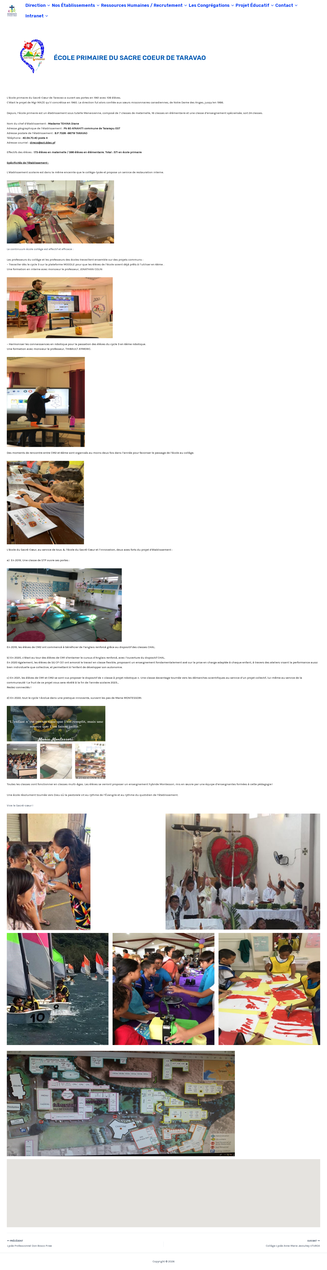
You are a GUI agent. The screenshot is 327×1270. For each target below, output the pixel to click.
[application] (48, 5)
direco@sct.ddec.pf (42, 142)
